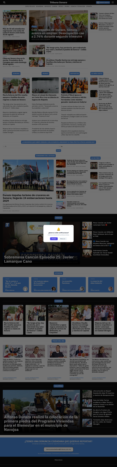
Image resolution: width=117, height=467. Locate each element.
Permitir (54, 238)
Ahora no (62, 238)
